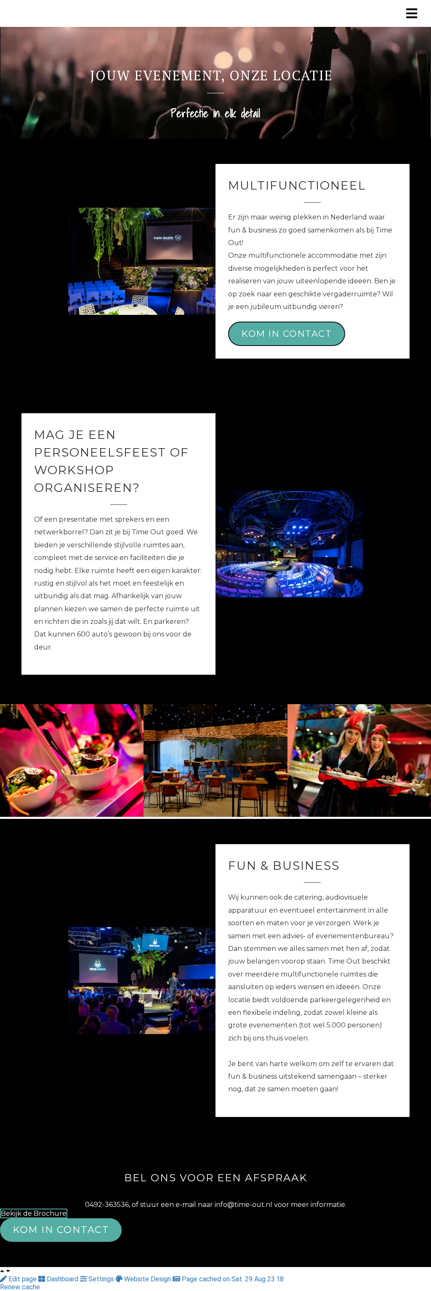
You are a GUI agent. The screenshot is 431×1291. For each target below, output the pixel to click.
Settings (101, 1279)
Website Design (147, 1279)
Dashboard (62, 1279)
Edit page (22, 1279)
